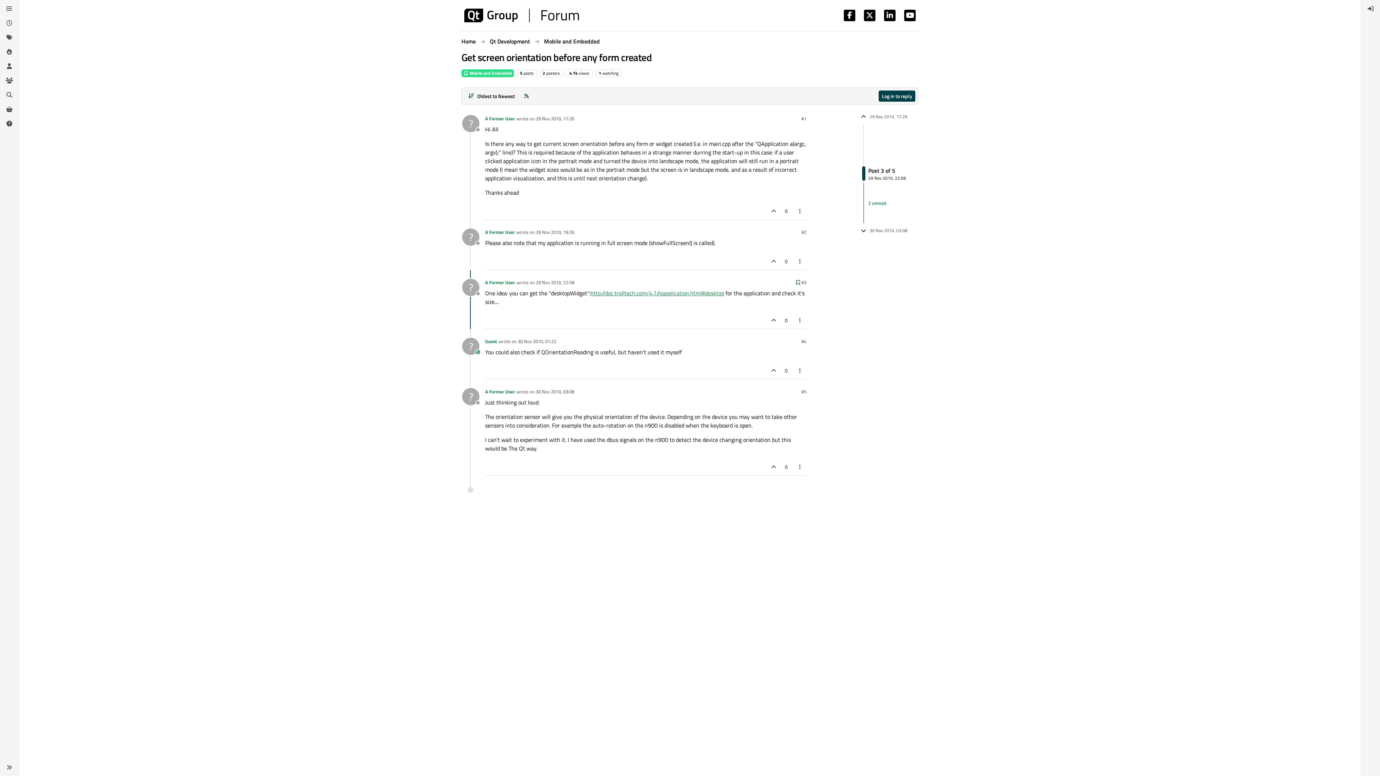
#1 (803, 118)
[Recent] (9, 23)
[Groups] (9, 80)
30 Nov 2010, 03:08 (555, 391)
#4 (803, 341)
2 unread (877, 203)
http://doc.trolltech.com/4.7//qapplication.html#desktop (657, 293)
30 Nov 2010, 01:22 (537, 341)
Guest (491, 341)
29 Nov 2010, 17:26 (555, 118)
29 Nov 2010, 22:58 (555, 282)
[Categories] (9, 8)
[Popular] (9, 51)
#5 (803, 391)
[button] (9, 767)
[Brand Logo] (521, 15)
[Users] (9, 66)
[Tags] (9, 37)
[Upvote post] (773, 211)
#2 (803, 232)
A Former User (500, 118)
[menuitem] (1370, 8)
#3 (803, 282)
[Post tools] (800, 211)
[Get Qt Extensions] (9, 109)
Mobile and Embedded (490, 73)
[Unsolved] (9, 123)
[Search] (9, 95)
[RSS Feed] (526, 96)
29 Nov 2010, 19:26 (555, 232)
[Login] (1370, 8)
